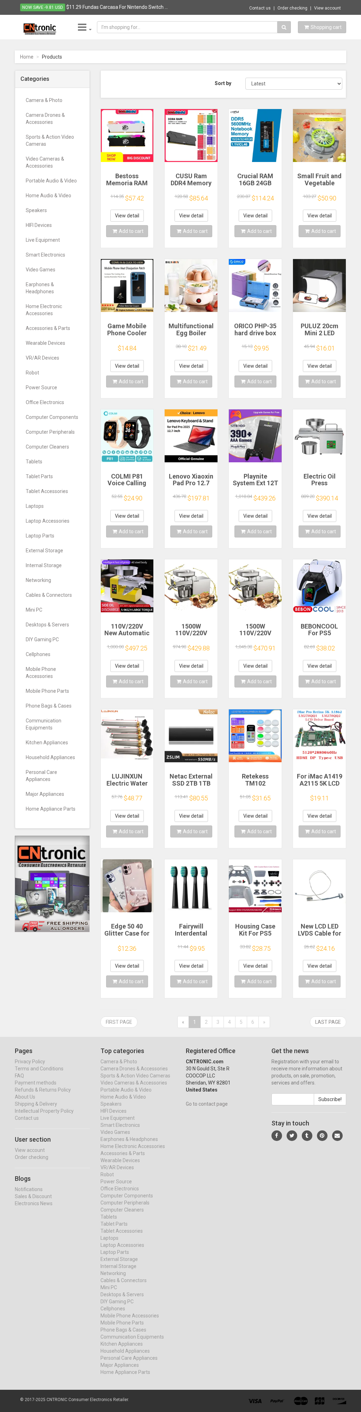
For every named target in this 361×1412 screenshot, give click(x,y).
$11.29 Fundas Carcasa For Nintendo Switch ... (117, 7)
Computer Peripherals (50, 432)
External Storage (44, 550)
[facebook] (276, 1135)
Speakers (36, 210)
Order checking (292, 8)
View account (327, 8)
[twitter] (292, 1135)
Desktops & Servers (47, 624)
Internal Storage (44, 565)
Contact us (260, 8)
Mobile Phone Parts (47, 691)
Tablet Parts (39, 476)
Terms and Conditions (39, 1068)
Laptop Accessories (47, 521)
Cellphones (38, 654)
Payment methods (35, 1083)
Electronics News (34, 1203)
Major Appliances (45, 794)
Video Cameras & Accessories (45, 162)
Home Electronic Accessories (44, 310)
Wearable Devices (45, 343)
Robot (32, 372)
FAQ (19, 1075)
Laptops (35, 506)
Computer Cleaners (47, 447)
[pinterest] (322, 1135)
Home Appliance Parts (50, 809)
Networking (38, 580)
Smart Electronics (45, 255)
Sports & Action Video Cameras (50, 140)
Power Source (41, 387)
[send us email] (337, 1135)
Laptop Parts (40, 536)
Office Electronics (45, 402)
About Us (25, 1097)
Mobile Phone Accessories (41, 672)
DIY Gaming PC (42, 639)
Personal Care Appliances (41, 775)
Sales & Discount (33, 1196)
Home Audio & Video (48, 195)
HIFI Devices (39, 225)
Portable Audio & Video (51, 181)
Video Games (40, 269)
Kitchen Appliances (47, 742)
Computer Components (52, 417)
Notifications (29, 1189)
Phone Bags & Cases (49, 706)
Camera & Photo (44, 100)
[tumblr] (307, 1135)
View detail (127, 215)
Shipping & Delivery (36, 1104)
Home (26, 57)
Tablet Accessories (47, 491)
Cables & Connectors (49, 595)
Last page (328, 1022)
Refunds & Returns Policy (43, 1090)
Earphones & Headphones (40, 288)
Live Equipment (43, 240)
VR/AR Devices (42, 358)
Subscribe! (330, 1099)
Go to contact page (207, 1104)
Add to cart (131, 231)
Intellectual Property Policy (44, 1111)
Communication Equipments (43, 724)
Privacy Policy (30, 1061)
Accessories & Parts (48, 328)
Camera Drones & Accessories (45, 118)
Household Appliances (50, 757)
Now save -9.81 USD (42, 7)
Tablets (34, 461)
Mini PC (34, 610)
